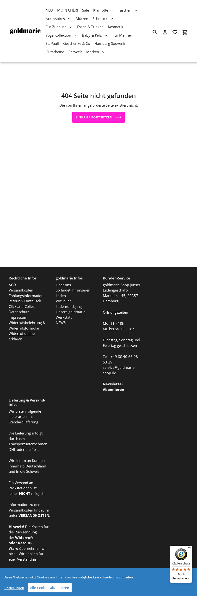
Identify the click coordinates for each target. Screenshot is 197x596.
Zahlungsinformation (26, 295)
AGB (12, 284)
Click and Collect (22, 306)
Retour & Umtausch (25, 300)
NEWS (61, 322)
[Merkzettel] (175, 32)
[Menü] (189, 548)
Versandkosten (21, 290)
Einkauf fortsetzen (93, 117)
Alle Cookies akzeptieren (49, 587)
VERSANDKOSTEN (33, 515)
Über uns (63, 284)
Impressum (18, 317)
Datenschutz (19, 311)
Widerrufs (24, 537)
